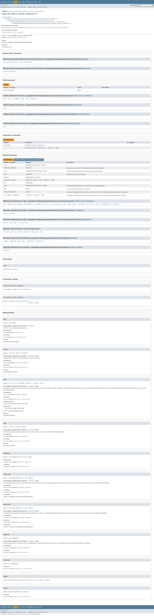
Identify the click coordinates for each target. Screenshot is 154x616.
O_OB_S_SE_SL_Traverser (15, 37)
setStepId (116, 204)
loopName (16, 98)
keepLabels (29, 185)
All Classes (4, 5)
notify (20, 232)
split (27, 192)
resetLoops (81, 204)
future (10, 98)
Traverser (29, 27)
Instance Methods (21, 159)
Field (13, 7)
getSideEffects (28, 204)
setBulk (97, 204)
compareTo (13, 241)
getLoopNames (17, 204)
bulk (4, 98)
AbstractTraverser (82, 114)
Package (9, 2)
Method (23, 7)
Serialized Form (7, 47)
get (15, 222)
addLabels (29, 165)
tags (4, 108)
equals (28, 177)
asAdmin (5, 241)
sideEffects (34, 98)
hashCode (29, 183)
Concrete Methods (36, 159)
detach (28, 168)
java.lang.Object (7, 17)
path (79, 90)
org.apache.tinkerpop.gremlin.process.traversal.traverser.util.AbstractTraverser (29, 18)
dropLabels (29, 171)
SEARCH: (132, 5)
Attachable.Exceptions (10, 62)
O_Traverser (77, 105)
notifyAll (26, 232)
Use (20, 2)
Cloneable (14, 27)
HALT (4, 126)
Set (34, 165)
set (19, 222)
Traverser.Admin (50, 27)
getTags (11, 213)
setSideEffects (106, 204)
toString (24, 222)
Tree (23, 2)
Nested (8, 7)
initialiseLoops (56, 204)
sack (27, 98)
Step (49, 148)
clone (11, 222)
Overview (3, 2)
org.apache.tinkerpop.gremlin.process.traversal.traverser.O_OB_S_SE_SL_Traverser (36, 21)
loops (22, 98)
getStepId (38, 204)
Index (35, 2)
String (38, 165)
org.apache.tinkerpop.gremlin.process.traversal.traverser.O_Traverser (29, 20)
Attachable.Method (26, 62)
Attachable (62, 27)
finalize (6, 232)
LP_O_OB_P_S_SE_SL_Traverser (34, 145)
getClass (13, 232)
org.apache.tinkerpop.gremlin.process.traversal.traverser (26, 11)
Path (12, 90)
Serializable (6, 27)
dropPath (29, 174)
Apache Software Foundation (22, 614)
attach (5, 222)
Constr (18, 7)
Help (39, 2)
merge (74, 204)
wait (32, 232)
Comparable (21, 27)
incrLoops (46, 204)
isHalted (6, 250)
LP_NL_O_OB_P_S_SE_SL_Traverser (12, 32)
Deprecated (29, 2)
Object (33, 177)
